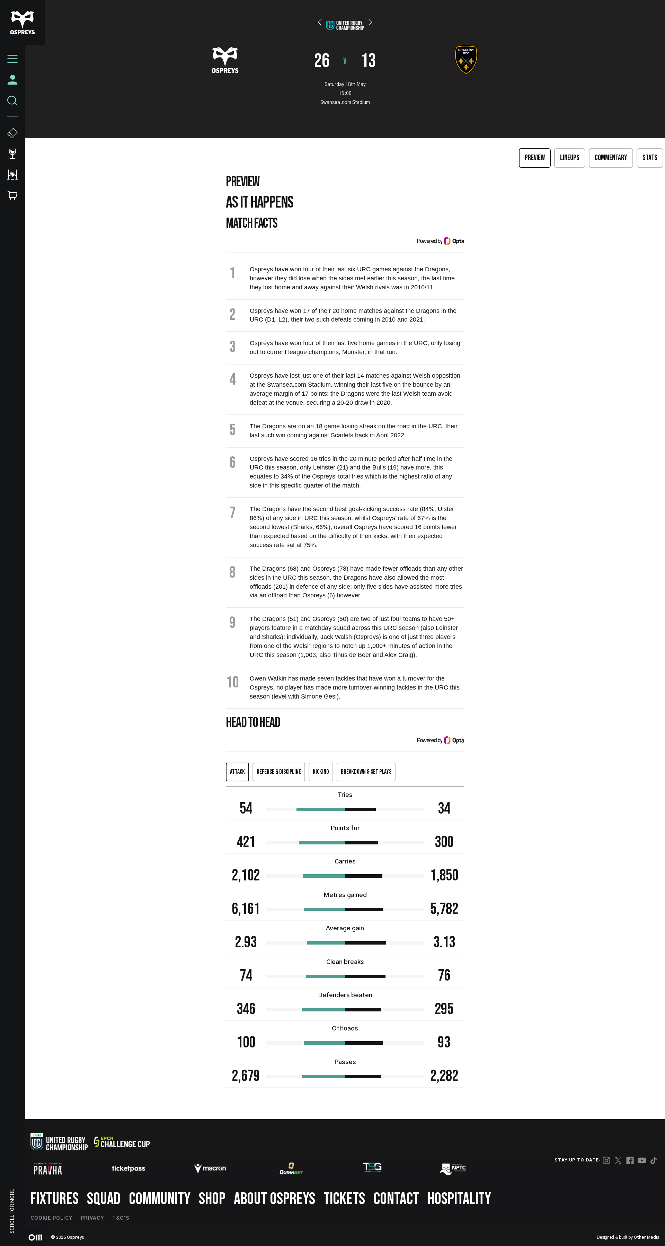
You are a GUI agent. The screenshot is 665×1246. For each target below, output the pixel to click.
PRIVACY (92, 1218)
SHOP (212, 1199)
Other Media (646, 1237)
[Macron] (210, 1168)
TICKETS (344, 1199)
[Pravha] (47, 1168)
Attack (237, 771)
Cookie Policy (51, 1218)
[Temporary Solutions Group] (372, 1168)
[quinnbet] (291, 1168)
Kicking (321, 771)
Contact (396, 1199)
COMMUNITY (159, 1199)
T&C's (120, 1218)
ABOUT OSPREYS (274, 1199)
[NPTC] (453, 1168)
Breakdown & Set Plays (366, 771)
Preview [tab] (535, 158)
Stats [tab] (649, 158)
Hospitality (459, 1199)
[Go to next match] (370, 22)
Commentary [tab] (611, 158)
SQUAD (104, 1199)
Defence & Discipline (279, 771)
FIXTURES (54, 1199)
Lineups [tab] (569, 158)
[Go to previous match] (320, 22)
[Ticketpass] (129, 1168)
